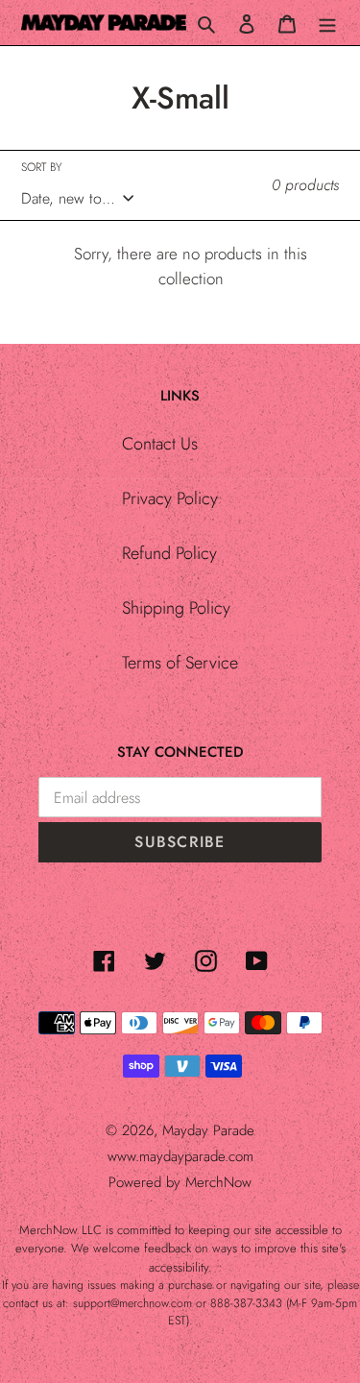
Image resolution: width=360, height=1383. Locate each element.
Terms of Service (180, 662)
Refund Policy (169, 553)
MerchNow (218, 1182)
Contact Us (160, 443)
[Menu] (327, 22)
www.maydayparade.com (180, 1156)
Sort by (41, 167)
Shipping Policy (176, 607)
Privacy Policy (170, 498)
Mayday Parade (208, 1130)
